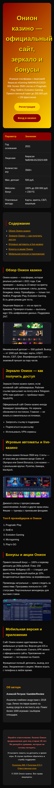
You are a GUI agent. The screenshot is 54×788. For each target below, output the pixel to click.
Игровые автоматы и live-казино (26, 244)
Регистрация (27, 106)
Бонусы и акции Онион (21, 249)
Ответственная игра (27, 768)
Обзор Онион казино (20, 231)
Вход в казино (27, 118)
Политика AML (19, 765)
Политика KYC (34, 765)
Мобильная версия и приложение (27, 254)
